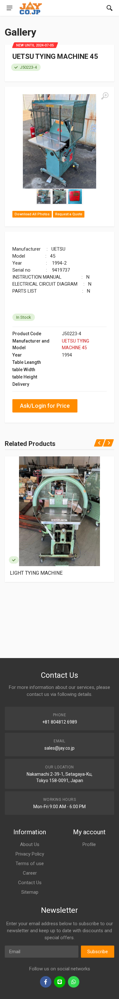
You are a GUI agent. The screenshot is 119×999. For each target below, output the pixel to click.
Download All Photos (32, 214)
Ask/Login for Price (45, 405)
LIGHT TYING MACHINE (36, 573)
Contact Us (30, 882)
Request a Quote (68, 214)
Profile (89, 844)
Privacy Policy (30, 854)
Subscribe (97, 951)
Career (30, 873)
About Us (29, 844)
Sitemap (29, 892)
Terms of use (30, 863)
